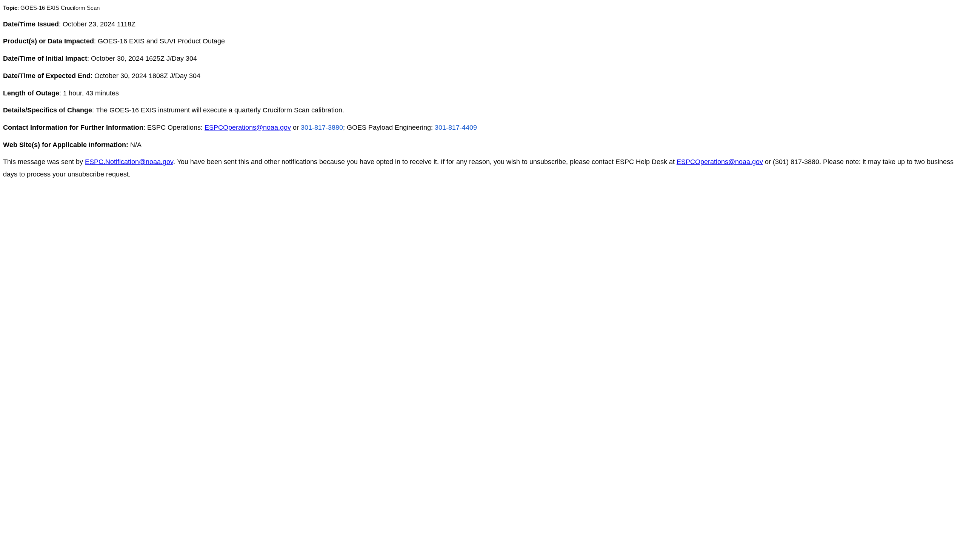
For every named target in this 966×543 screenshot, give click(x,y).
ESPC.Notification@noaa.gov (129, 162)
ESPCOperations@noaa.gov (248, 127)
